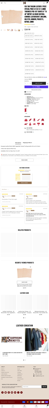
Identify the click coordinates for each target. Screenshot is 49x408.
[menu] (1, 3)
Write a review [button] (24, 182)
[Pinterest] (9, 392)
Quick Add (24, 282)
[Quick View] (30, 267)
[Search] (5, 3)
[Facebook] (2, 392)
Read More (24, 160)
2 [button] (25, 317)
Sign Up (44, 386)
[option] (12, 16)
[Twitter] (18, 392)
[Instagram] (5, 392)
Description (18, 142)
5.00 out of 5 (27, 170)
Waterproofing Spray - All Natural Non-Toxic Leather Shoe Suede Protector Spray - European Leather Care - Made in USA (40, 312)
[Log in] (44, 3)
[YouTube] (15, 392)
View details (5, 355)
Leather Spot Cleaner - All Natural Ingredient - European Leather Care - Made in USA (24, 312)
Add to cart (39, 83)
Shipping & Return (27, 142)
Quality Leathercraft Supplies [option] (24, 0)
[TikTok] (12, 392)
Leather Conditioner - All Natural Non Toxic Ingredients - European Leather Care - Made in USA (8, 312)
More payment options (36, 89)
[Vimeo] (21, 392)
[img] (5, 194)
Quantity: (26, 81)
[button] (2, 16)
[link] (8, 254)
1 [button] (23, 317)
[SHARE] (47, 83)
